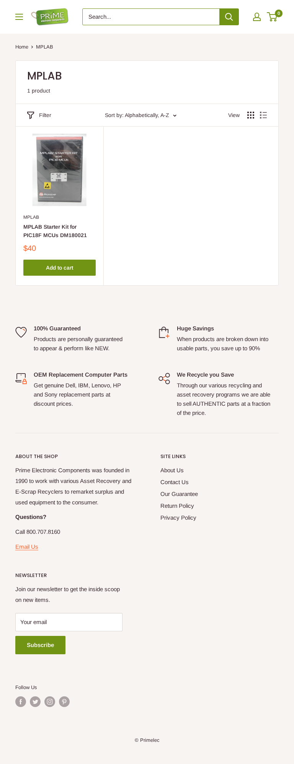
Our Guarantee (179, 494)
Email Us (26, 546)
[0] (272, 16)
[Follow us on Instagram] (49, 701)
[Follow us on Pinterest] (64, 701)
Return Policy (177, 505)
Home (21, 47)
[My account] (257, 17)
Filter (45, 115)
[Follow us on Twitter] (35, 701)
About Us (172, 470)
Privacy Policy (178, 517)
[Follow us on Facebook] (20, 701)
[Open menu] (19, 17)
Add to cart (59, 268)
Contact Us (174, 482)
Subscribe (40, 645)
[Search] (228, 17)
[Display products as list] (263, 115)
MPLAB (31, 217)
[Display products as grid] (250, 115)
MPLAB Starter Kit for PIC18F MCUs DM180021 (55, 231)
